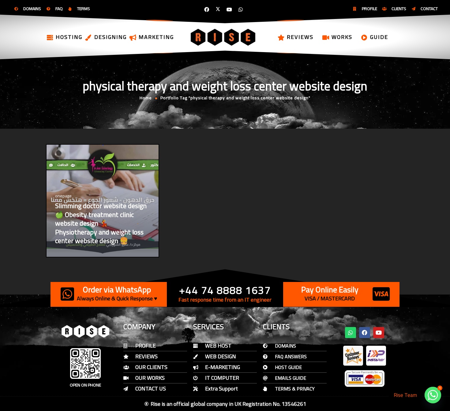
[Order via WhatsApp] (67, 294)
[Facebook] (207, 9)
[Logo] (223, 37)
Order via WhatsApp (117, 289)
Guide (379, 37)
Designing (110, 37)
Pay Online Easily (329, 289)
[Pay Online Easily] (381, 294)
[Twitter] (218, 9)
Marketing (156, 37)
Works (342, 37)
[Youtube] (229, 9)
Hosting (69, 37)
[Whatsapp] (241, 9)
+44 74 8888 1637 (225, 290)
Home (146, 98)
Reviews (300, 37)
